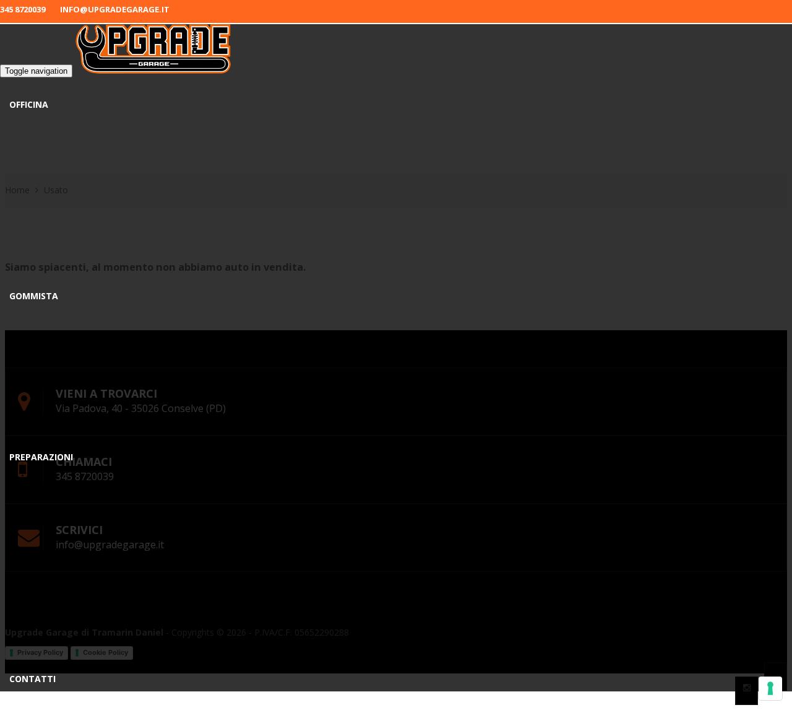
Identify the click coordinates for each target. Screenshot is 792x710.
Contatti (32, 679)
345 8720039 (22, 9)
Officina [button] (28, 104)
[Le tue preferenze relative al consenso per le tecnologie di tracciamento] (770, 688)
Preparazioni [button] (41, 457)
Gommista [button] (33, 296)
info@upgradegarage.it (115, 9)
